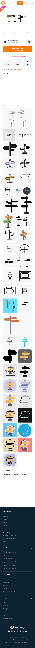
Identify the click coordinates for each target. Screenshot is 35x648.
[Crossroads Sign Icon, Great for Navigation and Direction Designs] (10, 351)
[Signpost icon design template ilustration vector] (17, 117)
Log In (26, 3)
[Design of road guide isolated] (17, 470)
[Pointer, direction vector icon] (10, 336)
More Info (7, 73)
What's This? (20, 69)
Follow (29, 42)
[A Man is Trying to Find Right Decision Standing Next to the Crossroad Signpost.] (10, 437)
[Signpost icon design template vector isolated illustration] (11, 147)
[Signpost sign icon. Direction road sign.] (10, 234)
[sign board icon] (10, 408)
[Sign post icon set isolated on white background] (11, 364)
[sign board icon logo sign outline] (10, 422)
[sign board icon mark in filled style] (10, 393)
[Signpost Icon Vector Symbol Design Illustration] (9, 308)
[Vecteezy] (3, 3)
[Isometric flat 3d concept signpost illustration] (10, 322)
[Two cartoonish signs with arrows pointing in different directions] (19, 277)
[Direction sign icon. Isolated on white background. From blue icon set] (10, 503)
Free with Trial (17, 49)
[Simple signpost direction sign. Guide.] (22, 232)
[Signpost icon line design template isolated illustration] (12, 294)
